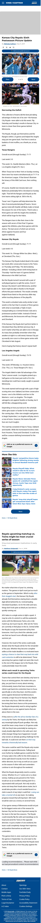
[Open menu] (3, 3)
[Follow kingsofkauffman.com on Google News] (36, 445)
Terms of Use (7, 899)
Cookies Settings (25, 906)
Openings (23, 885)
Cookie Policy (24, 899)
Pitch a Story (6, 896)
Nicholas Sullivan (10, 44)
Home (4, 518)
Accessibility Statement (28, 903)
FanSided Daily (25, 892)
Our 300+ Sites (24, 889)
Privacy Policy (24, 896)
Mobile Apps (6, 892)
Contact (5, 889)
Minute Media (11, 911)
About (4, 885)
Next (33, 79)
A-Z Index (5, 906)
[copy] (13, 47)
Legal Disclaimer (8, 903)
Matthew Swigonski (11, 548)
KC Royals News (12, 518)
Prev (7, 79)
